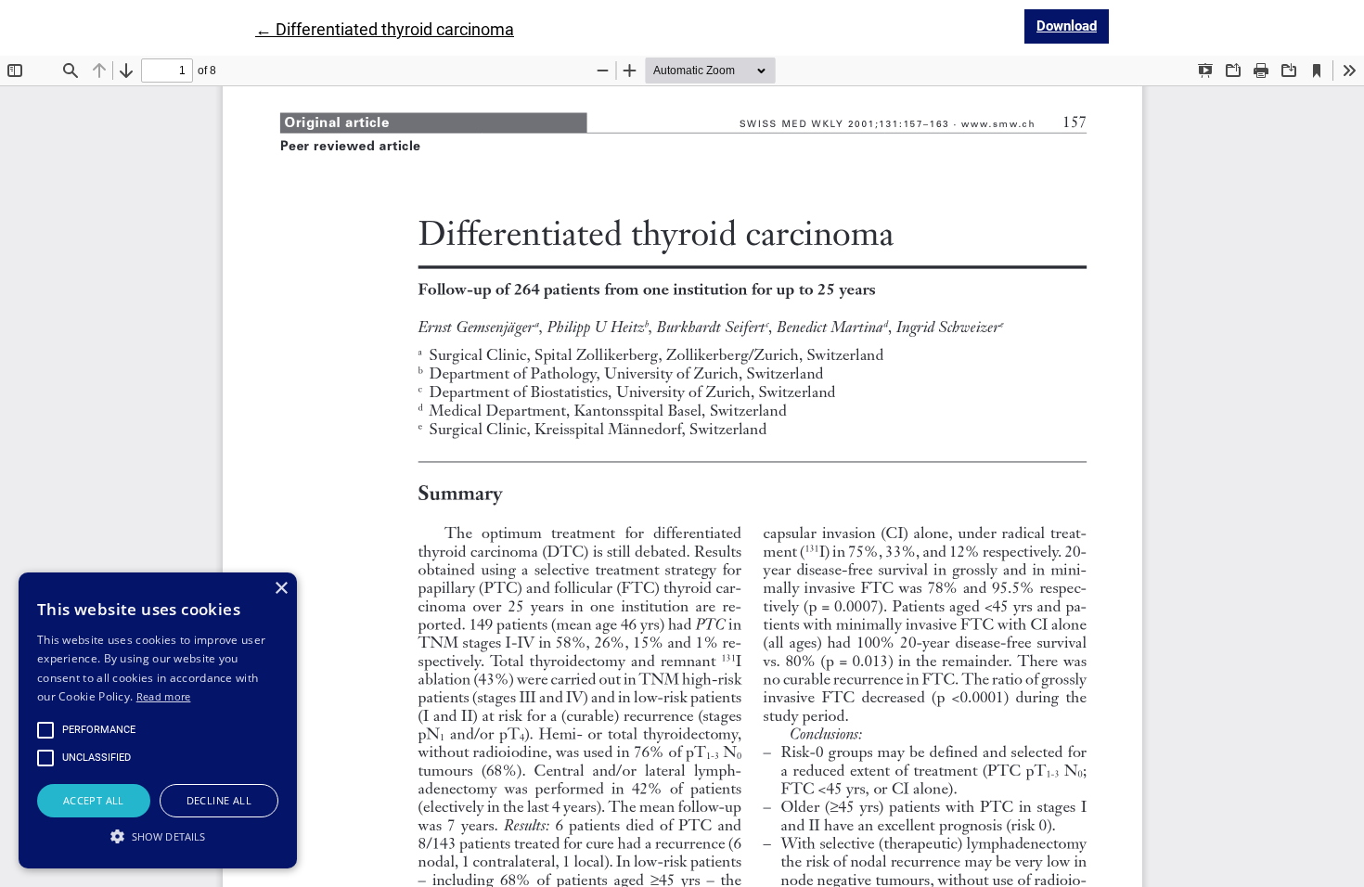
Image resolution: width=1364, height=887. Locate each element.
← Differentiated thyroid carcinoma (384, 29)
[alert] (158, 720)
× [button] (281, 589)
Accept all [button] (93, 800)
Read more (163, 696)
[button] (157, 836)
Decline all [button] (219, 800)
